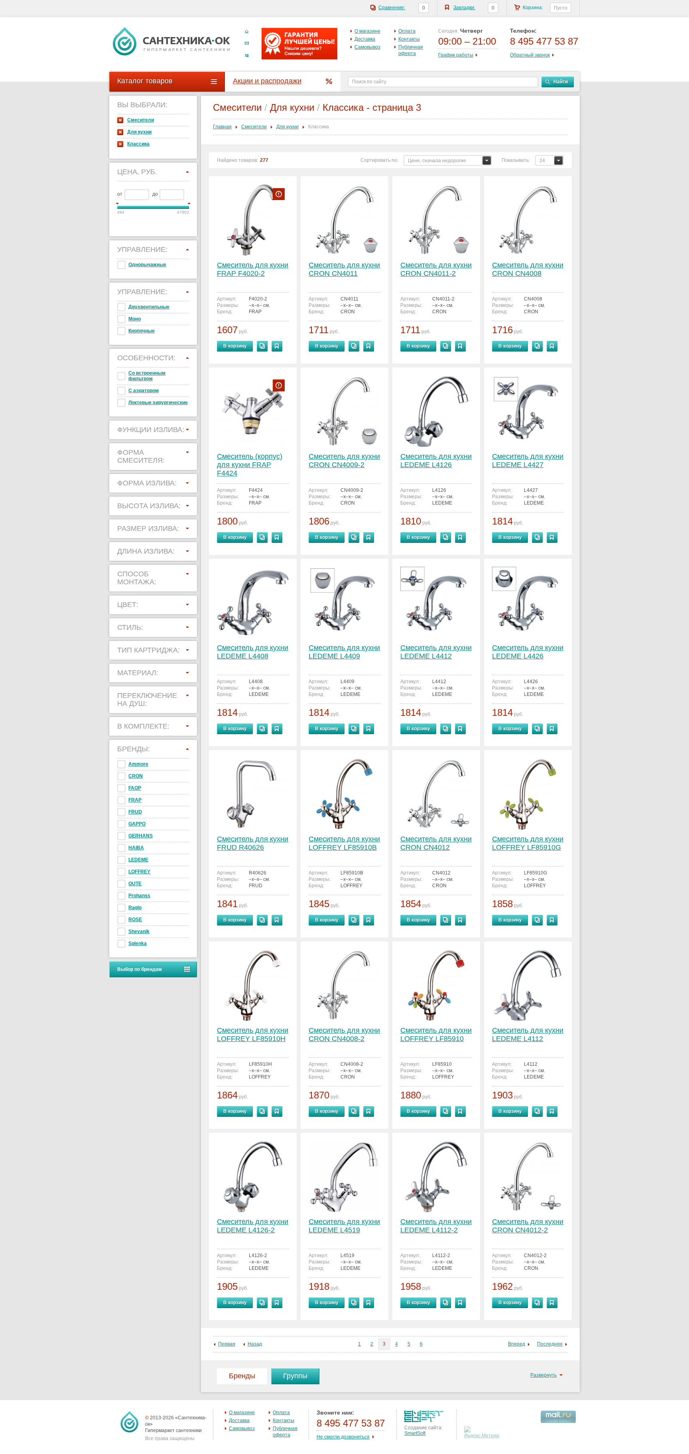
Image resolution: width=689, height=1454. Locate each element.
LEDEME (138, 860)
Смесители (140, 120)
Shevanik (139, 931)
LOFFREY (139, 871)
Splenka (137, 943)
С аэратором (143, 390)
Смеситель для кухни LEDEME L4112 (527, 1034)
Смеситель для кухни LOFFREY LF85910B (344, 843)
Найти (560, 81)
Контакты (409, 39)
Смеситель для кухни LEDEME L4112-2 (436, 1226)
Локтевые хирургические (158, 402)
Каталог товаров (145, 81)
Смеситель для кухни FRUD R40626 (252, 843)
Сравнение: (391, 7)
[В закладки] (277, 346)
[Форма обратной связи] (247, 43)
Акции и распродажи (267, 81)
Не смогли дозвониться (343, 1437)
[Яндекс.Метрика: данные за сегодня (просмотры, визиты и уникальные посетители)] (482, 1432)
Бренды (242, 1376)
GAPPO (137, 824)
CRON (135, 776)
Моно (134, 319)
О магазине (367, 31)
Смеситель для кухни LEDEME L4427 (527, 460)
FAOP (134, 788)
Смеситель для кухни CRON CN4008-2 (344, 1034)
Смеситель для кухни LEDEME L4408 (252, 652)
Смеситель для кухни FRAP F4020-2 (252, 269)
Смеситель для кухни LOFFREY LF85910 (436, 1034)
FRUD (135, 812)
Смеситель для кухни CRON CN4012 (436, 843)
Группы (295, 1376)
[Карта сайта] (247, 55)
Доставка (364, 39)
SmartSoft (414, 1433)
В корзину (235, 346)
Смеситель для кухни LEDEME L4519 (344, 1226)
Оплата (406, 31)
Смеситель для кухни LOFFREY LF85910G (527, 843)
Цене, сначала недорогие (437, 160)
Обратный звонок (530, 55)
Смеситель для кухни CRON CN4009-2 (344, 460)
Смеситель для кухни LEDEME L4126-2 (252, 1226)
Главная (222, 127)
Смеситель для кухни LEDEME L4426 (527, 652)
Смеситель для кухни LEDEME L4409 (344, 652)
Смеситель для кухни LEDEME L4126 (436, 460)
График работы (455, 55)
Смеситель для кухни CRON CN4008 (527, 269)
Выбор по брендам (139, 969)
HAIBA (136, 848)
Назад (255, 1344)
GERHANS (140, 836)
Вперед (516, 1344)
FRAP (135, 800)
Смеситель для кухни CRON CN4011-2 (436, 269)
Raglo (135, 907)
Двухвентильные (148, 307)
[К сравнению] (262, 346)
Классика (138, 144)
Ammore (138, 764)
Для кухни (139, 132)
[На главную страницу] (171, 41)
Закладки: (464, 7)
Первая (226, 1344)
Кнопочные (141, 331)
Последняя (550, 1344)
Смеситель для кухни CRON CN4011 (344, 269)
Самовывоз (367, 47)
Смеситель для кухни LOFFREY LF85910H (252, 1034)
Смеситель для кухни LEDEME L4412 (436, 652)
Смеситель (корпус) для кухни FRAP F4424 (249, 464)
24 (542, 160)
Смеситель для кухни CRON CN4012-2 (527, 1226)
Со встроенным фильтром (146, 375)
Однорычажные (147, 264)
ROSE (135, 919)
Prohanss (139, 895)
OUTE (135, 883)
